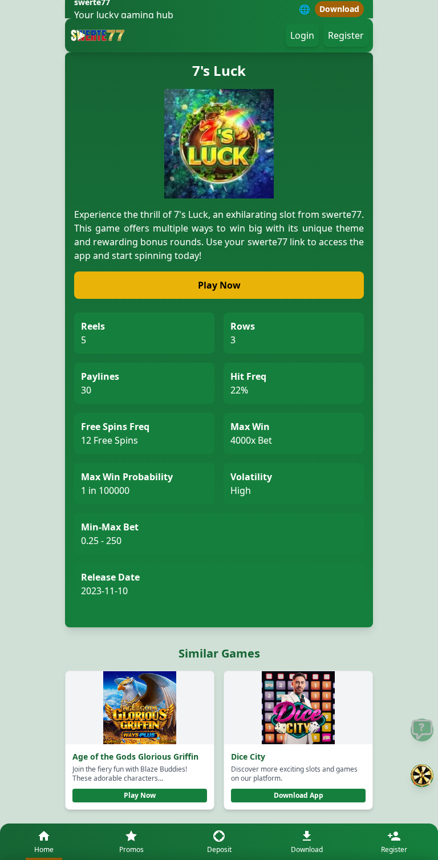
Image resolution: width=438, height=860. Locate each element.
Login (302, 35)
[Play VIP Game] (422, 775)
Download (339, 8)
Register (346, 35)
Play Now (219, 285)
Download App (298, 795)
